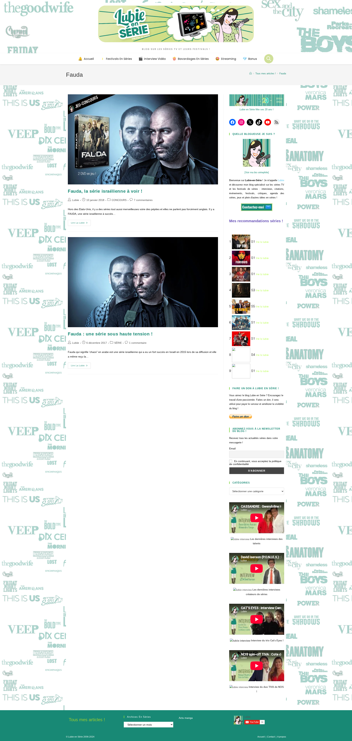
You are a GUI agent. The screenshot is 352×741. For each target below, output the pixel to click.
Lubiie (75, 200)
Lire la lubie (81, 223)
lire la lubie (262, 242)
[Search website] (268, 58)
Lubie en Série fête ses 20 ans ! (257, 109)
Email (232, 448)
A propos (281, 736)
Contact (271, 736)
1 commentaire (137, 342)
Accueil (261, 736)
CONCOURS (119, 200)
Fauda (282, 73)
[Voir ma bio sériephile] (257, 172)
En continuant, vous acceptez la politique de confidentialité (255, 463)
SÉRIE (118, 342)
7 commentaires (143, 200)
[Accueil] (250, 73)
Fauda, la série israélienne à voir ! (105, 191)
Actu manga (186, 717)
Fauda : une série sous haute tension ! (110, 333)
